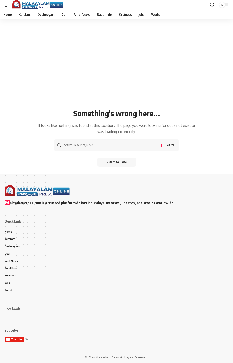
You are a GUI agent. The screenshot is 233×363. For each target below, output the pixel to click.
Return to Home (116, 162)
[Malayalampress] (38, 5)
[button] (8, 5)
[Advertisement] (116, 73)
